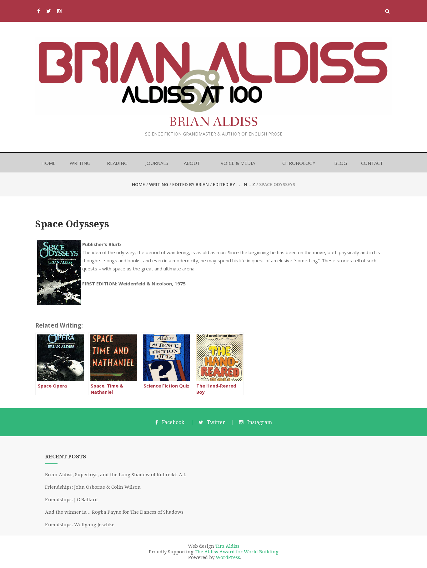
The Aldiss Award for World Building (237, 552)
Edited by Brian (190, 184)
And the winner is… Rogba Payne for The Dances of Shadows (114, 512)
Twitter (216, 422)
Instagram (259, 422)
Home (48, 163)
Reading (117, 163)
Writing (80, 163)
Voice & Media (238, 163)
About (192, 163)
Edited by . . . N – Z (234, 184)
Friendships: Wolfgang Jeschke (79, 524)
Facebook (173, 422)
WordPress (228, 557)
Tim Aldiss (227, 546)
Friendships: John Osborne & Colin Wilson (93, 487)
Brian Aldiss (213, 122)
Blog (340, 163)
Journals (156, 163)
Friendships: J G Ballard (71, 499)
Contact (372, 163)
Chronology (298, 163)
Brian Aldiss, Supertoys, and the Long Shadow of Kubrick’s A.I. (115, 474)
